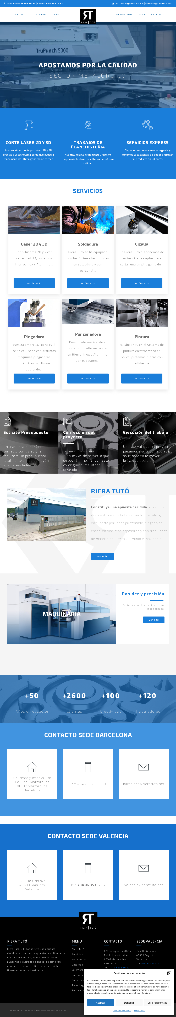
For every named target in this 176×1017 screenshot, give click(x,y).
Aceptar (100, 1002)
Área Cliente (157, 15)
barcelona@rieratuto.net (130, 3)
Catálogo (77, 964)
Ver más (102, 556)
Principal (19, 15)
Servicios (56, 15)
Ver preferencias (157, 1002)
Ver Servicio (34, 283)
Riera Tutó (78, 949)
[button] (169, 973)
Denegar (129, 1002)
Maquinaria (79, 959)
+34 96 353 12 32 (92, 885)
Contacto (142, 15)
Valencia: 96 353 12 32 (50, 3)
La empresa (41, 15)
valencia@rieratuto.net (158, 3)
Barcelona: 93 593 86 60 (21, 3)
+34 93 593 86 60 (91, 784)
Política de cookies (122, 1010)
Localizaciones (124, 15)
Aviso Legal (139, 1010)
